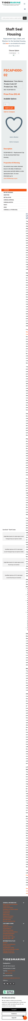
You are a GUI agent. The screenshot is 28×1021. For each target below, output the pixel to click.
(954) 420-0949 (8, 973)
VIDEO (5, 207)
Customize (14, 1013)
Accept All (14, 1009)
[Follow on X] (10, 983)
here (7, 43)
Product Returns (7, 928)
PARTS (5, 204)
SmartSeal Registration (8, 933)
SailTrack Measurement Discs (10, 932)
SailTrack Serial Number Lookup (11, 949)
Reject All (14, 1017)
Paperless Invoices (7, 926)
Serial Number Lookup (8, 947)
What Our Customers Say (9, 921)
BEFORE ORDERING (8, 192)
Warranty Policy (7, 919)
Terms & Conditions (8, 917)
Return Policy (6, 914)
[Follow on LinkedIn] (7, 983)
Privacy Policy (6, 911)
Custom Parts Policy (8, 907)
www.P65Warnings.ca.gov (10, 178)
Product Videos (7, 946)
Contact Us (5, 925)
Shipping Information (8, 916)
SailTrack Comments (8, 930)
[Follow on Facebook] (13, 983)
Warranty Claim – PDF (8, 938)
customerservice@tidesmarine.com (11, 978)
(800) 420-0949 (11, 970)
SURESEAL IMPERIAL (9, 200)
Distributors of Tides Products (10, 909)
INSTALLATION (7, 197)
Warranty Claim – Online (9, 937)
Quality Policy (6, 912)
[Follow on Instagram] (4, 983)
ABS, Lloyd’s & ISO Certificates (10, 904)
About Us (5, 942)
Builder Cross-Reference (9, 944)
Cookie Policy (6, 906)
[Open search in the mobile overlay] (14, 18)
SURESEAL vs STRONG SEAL (11, 209)
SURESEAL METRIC (8, 202)
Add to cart (9, 108)
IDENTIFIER (6, 195)
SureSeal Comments (8, 935)
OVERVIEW (6, 190)
